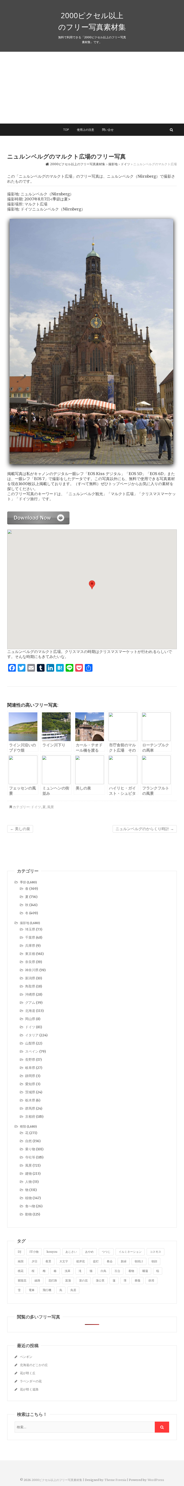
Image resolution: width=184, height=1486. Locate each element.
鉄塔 (151, 1280)
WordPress (156, 1480)
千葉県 (30, 937)
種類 (23, 1126)
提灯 (96, 1261)
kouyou (52, 1251)
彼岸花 (80, 1261)
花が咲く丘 (27, 1373)
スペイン (32, 1051)
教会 (110, 1261)
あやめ (89, 1251)
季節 (23, 882)
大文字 (63, 1261)
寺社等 (30, 1157)
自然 (28, 1141)
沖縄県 (30, 994)
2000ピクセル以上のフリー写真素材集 (92, 21)
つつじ (106, 1251)
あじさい (71, 1251)
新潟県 (30, 978)
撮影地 (24, 923)
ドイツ (36, 807)
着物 (131, 1271)
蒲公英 (100, 1280)
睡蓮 (145, 1271)
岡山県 (30, 1019)
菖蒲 (68, 1280)
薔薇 (137, 1280)
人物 (28, 1182)
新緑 (123, 1261)
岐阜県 (30, 1068)
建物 (28, 1173)
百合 (117, 1271)
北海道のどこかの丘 (34, 1365)
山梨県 (30, 1043)
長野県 (30, 1059)
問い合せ (108, 130)
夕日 (34, 1261)
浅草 (67, 1271)
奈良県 (30, 962)
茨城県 (30, 1092)
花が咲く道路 (29, 1389)
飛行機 (47, 1290)
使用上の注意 (85, 130)
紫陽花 (22, 1280)
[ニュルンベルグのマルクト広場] (38, 514)
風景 (50, 807)
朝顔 (154, 1261)
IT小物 (34, 1251)
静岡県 (30, 1076)
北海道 (30, 1011)
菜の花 (83, 1280)
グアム (30, 1002)
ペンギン (26, 1357)
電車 (31, 1290)
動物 (28, 1214)
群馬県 (30, 1108)
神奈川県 (32, 970)
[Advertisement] (92, 87)
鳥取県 (30, 986)
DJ (19, 1251)
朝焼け (139, 1261)
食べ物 (30, 1206)
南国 (20, 1261)
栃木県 (30, 1100)
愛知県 (30, 1084)
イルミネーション (130, 1251)
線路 (37, 1280)
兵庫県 (30, 945)
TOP (66, 130)
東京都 (30, 954)
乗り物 (30, 1149)
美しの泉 (20, 828)
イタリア (32, 1035)
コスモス (155, 1251)
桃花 (20, 1271)
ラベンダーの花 (31, 1381)
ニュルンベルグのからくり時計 (144, 828)
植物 (28, 1198)
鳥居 (73, 1290)
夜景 (48, 1261)
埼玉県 (30, 929)
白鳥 (103, 1271)
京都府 (30, 1116)
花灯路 (52, 1280)
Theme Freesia (115, 1480)
